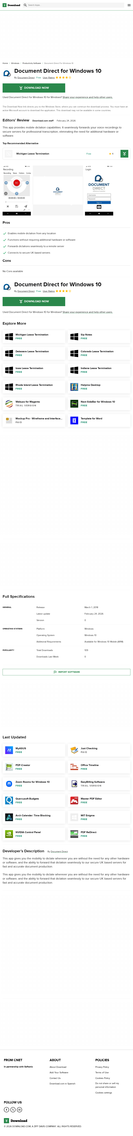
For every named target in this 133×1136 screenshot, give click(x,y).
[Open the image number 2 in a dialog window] (99, 190)
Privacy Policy (102, 1067)
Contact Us (55, 1078)
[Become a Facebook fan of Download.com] (6, 1109)
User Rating (49, 77)
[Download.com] (11, 5)
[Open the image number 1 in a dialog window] (58, 190)
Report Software (69, 672)
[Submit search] (25, 5)
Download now (36, 88)
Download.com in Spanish (62, 1083)
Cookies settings (103, 1092)
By (24, 77)
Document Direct (59, 851)
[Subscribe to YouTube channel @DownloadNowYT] (19, 1109)
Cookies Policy (102, 1078)
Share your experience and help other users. (88, 97)
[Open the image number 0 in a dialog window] (17, 190)
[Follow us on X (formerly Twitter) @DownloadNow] (13, 1109)
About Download (58, 1067)
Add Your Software (59, 1072)
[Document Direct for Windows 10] (7, 73)
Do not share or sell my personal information (107, 1085)
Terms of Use (102, 1072)
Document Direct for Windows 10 (57, 71)
